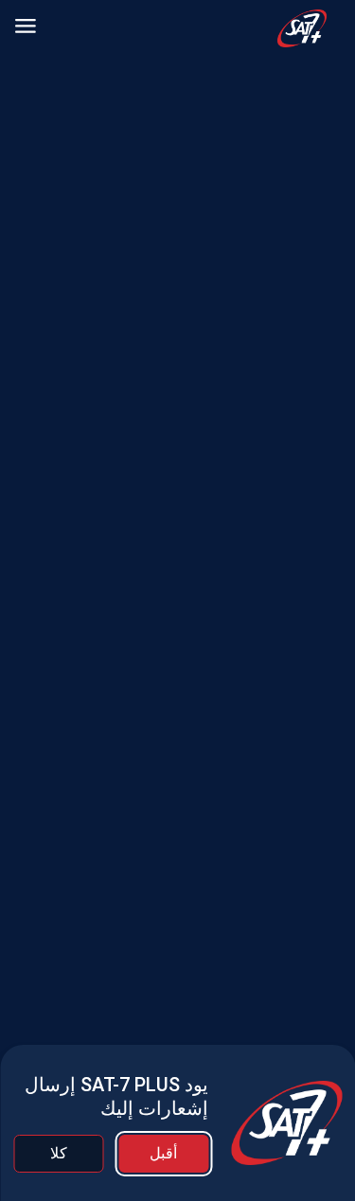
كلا (58, 1153)
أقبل (163, 1153)
